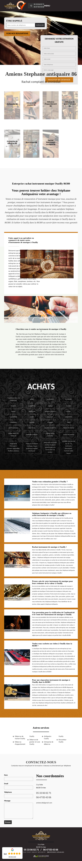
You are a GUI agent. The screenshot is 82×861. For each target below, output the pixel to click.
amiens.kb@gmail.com (44, 803)
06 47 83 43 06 (39, 7)
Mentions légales (55, 852)
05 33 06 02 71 (39, 4)
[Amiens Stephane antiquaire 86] (10, 6)
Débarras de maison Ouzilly (20, 738)
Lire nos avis (12, 856)
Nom (6, 775)
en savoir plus (31, 119)
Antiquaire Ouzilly (47, 738)
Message (7, 801)
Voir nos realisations (17, 34)
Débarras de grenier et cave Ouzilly (34, 742)
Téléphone (8, 792)
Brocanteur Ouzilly (62, 741)
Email (6, 784)
